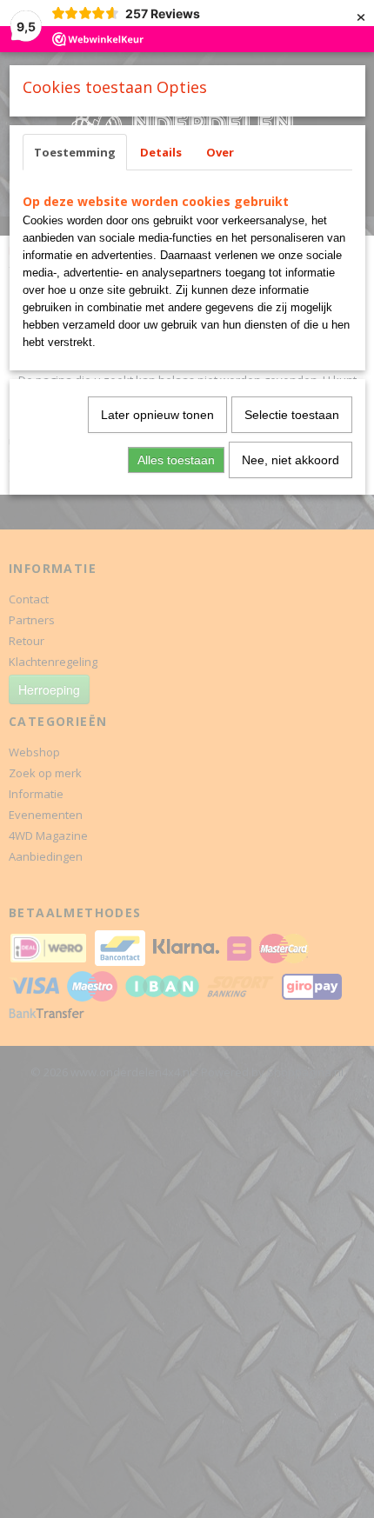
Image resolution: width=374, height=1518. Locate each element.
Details (161, 152)
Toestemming (75, 152)
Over (220, 152)
